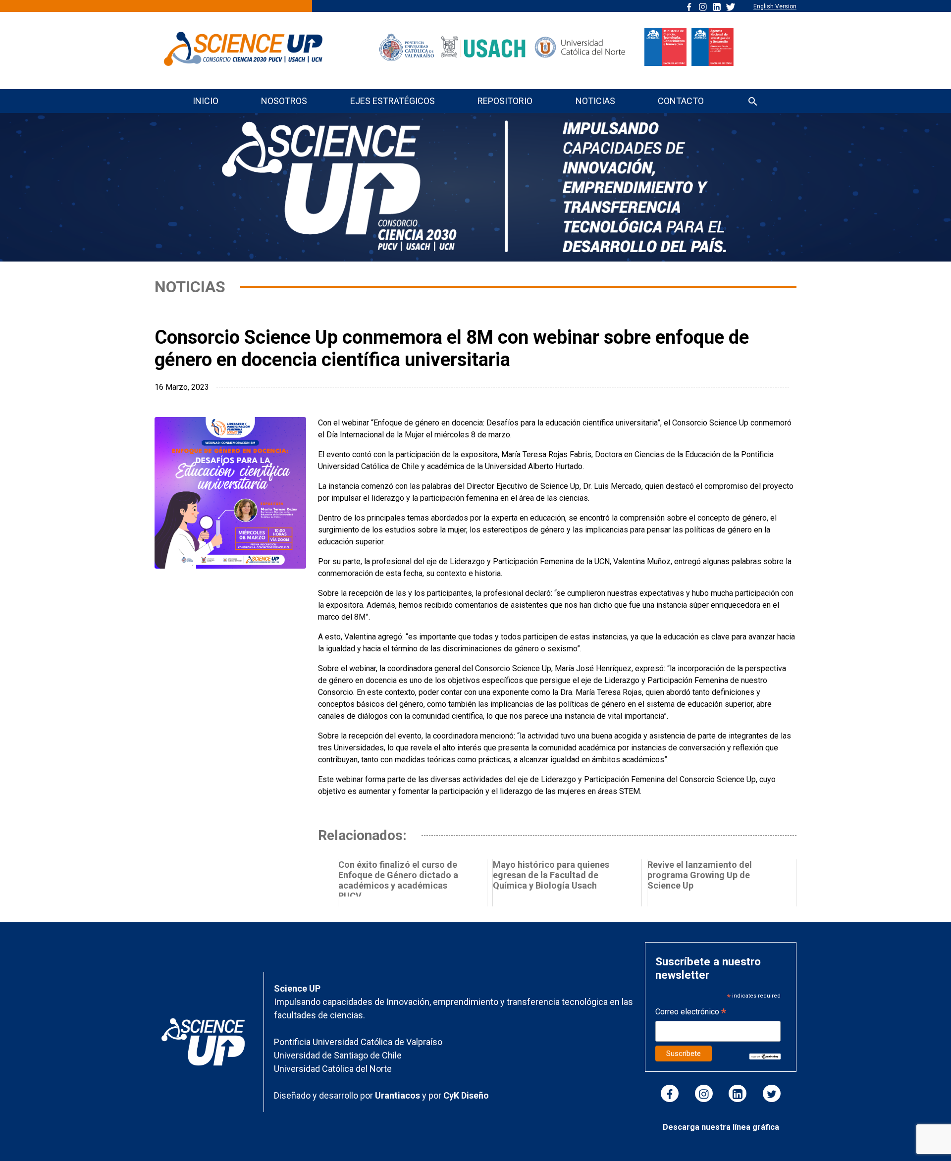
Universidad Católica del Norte (333, 1068)
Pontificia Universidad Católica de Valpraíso (358, 1042)
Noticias (595, 101)
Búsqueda (753, 102)
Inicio (205, 101)
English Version (774, 6)
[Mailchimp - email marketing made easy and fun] (765, 1055)
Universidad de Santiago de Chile (338, 1055)
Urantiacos (398, 1095)
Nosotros (284, 101)
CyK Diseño (466, 1095)
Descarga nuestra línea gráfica (721, 1127)
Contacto (681, 101)
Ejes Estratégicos (392, 101)
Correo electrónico (690, 1012)
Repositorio (504, 101)
